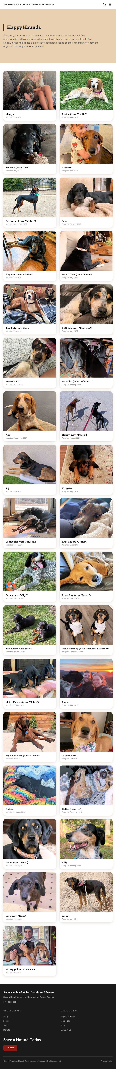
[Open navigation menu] (110, 4)
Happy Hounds (68, 1016)
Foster (6, 1021)
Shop (5, 1025)
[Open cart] (104, 4)
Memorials (65, 1021)
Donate (6, 1030)
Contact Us (66, 1030)
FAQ (63, 1025)
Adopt (6, 1016)
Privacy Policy (107, 1061)
